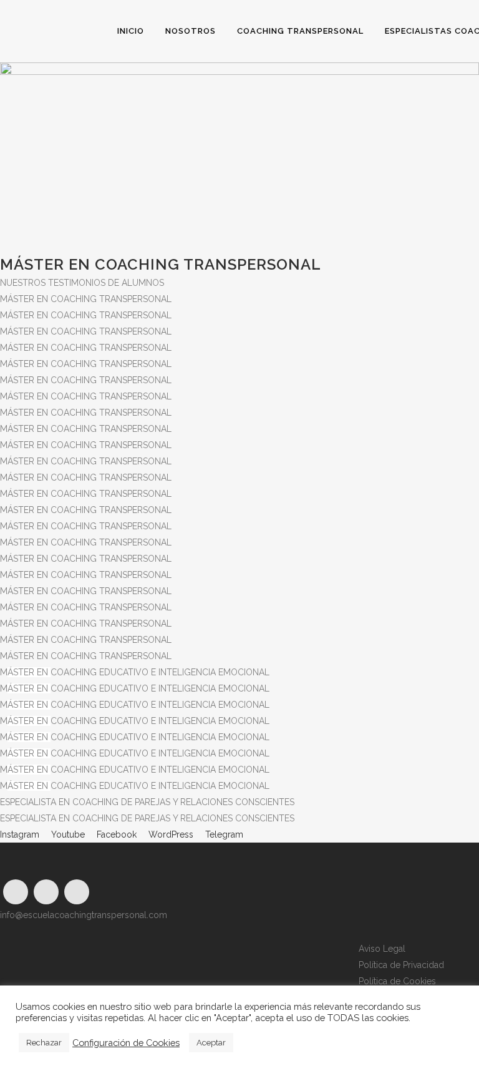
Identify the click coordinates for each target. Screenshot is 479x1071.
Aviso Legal (382, 949)
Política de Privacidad (401, 965)
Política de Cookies (397, 981)
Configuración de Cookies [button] (126, 1042)
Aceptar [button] (211, 1042)
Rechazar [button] (44, 1042)
